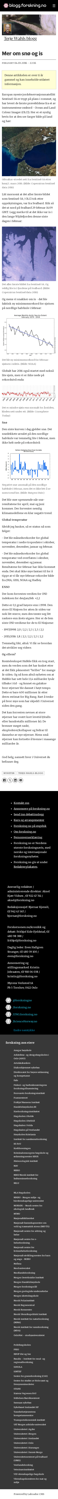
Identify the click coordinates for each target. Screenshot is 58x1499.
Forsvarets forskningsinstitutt (29, 1093)
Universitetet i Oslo (24, 1443)
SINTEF (17, 1371)
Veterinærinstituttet (24, 1469)
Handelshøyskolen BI (25, 1107)
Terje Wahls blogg (20, 39)
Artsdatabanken (22, 1063)
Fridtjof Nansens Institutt (27, 1102)
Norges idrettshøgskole (26, 1295)
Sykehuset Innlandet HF (26, 1407)
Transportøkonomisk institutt (29, 1420)
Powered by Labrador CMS (29, 1494)
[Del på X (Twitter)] (9, 780)
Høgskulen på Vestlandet (27, 1130)
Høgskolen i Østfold (24, 1120)
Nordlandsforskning (24, 1272)
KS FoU (17, 1143)
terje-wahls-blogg (30, 773)
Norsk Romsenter (23, 1309)
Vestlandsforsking (23, 1465)
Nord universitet (22, 1268)
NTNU (17, 1213)
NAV (16, 1165)
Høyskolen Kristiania (25, 1134)
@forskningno (22, 1000)
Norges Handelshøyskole (27, 1282)
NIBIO (17, 1170)
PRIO (16, 1349)
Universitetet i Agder (24, 1429)
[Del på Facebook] (4, 780)
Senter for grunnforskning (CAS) (31, 1376)
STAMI (17, 1388)
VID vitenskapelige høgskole (29, 1474)
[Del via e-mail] (20, 780)
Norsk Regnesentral (24, 1305)
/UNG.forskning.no (25, 1014)
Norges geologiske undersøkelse (31, 1291)
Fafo (16, 1080)
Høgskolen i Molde (24, 1116)
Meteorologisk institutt (26, 1161)
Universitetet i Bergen (25, 1433)
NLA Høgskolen (22, 1192)
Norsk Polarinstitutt (24, 1300)
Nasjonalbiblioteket (24, 1218)
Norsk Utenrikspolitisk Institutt (30, 1314)
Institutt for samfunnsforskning (30, 1139)
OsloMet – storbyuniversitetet (29, 1335)
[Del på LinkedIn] (15, 780)
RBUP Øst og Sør (22, 1354)
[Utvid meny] (54, 5)
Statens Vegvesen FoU (25, 1393)
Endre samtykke (24, 1030)
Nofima (17, 1263)
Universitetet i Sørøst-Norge (28, 1452)
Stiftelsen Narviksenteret (27, 1398)
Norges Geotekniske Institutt (29, 1277)
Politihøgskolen (22, 1345)
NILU (16, 1183)
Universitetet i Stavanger (26, 1447)
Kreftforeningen (22, 1148)
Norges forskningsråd (25, 1286)
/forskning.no (22, 1007)
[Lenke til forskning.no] (25, 4)
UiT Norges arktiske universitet (30, 1424)
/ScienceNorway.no (25, 1021)
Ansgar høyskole (22, 1050)
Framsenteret (21, 1097)
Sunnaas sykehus (22, 1402)
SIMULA (18, 1367)
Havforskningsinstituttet (27, 1111)
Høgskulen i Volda (23, 1125)
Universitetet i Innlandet (26, 1438)
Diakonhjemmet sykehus (27, 1067)
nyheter (9, 773)
